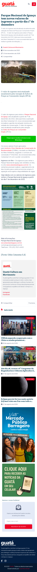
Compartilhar (7, 56)
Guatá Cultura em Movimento (13, 47)
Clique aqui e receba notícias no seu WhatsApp (19, 139)
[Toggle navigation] (34, 4)
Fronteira (32, 303)
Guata (12, 566)
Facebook (6, 294)
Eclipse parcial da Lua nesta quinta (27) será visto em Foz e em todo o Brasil (17, 401)
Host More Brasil (24, 569)
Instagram (6, 292)
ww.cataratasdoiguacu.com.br (11, 243)
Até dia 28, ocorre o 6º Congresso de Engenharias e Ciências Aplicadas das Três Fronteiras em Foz (18, 370)
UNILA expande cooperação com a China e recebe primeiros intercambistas (16, 340)
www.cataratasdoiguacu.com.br (17, 165)
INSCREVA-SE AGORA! (18, 527)
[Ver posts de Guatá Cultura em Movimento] (7, 266)
